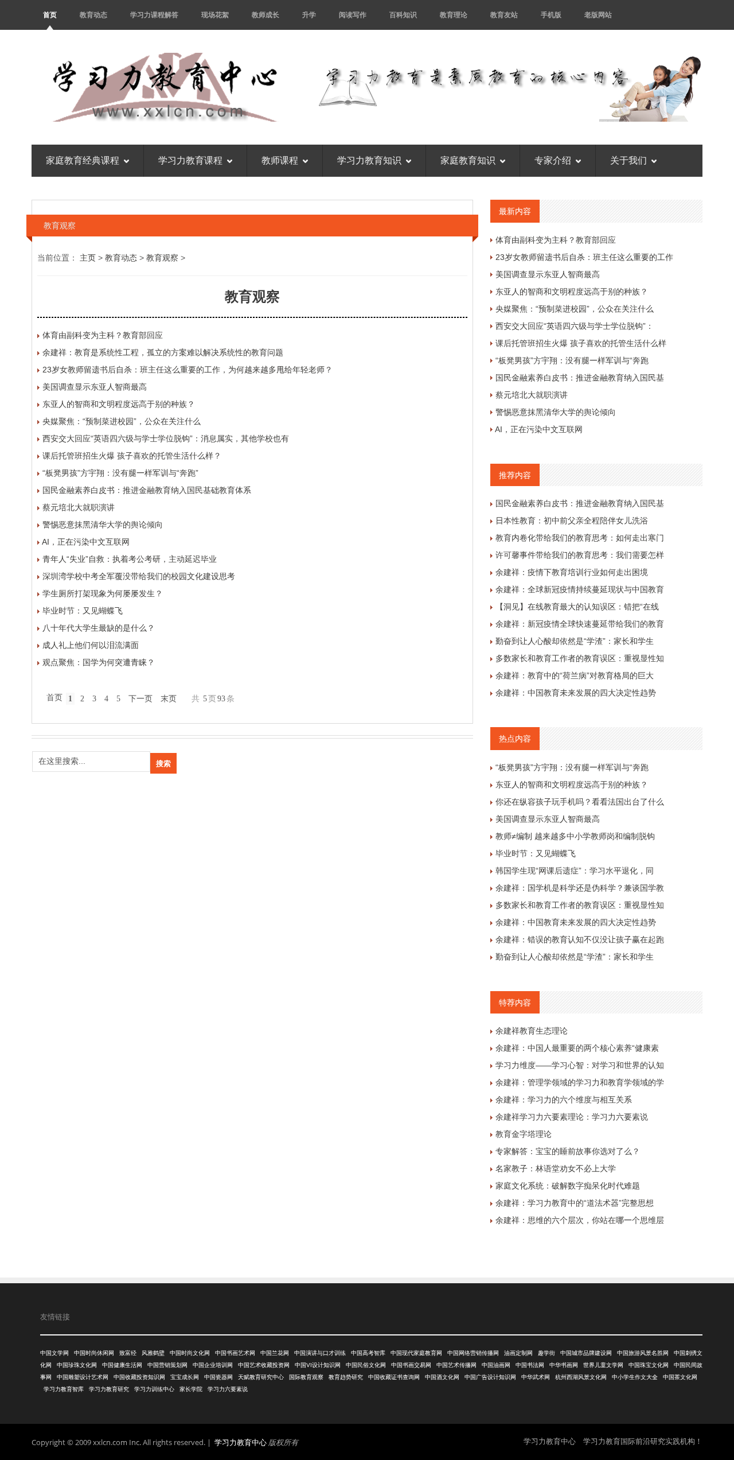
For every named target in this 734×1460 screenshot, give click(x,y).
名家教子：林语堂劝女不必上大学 (555, 1168)
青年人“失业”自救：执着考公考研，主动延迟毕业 (129, 559)
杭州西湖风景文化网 (581, 1377)
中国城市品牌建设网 (586, 1353)
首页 (50, 15)
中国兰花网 (274, 1353)
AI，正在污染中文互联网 (86, 541)
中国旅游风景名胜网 (643, 1353)
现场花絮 (215, 15)
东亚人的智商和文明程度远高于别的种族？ (118, 404)
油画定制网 (518, 1353)
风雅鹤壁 (153, 1353)
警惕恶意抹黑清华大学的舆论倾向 (102, 524)
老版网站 (598, 15)
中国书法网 (530, 1365)
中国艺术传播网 (456, 1365)
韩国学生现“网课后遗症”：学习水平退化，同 (574, 870)
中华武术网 (535, 1377)
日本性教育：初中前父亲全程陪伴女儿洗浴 (571, 520)
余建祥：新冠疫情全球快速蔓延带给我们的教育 (579, 623)
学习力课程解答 (154, 15)
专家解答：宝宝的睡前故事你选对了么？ (567, 1151)
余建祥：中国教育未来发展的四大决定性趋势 (575, 692)
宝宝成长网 (184, 1377)
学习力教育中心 (240, 1442)
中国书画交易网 (411, 1365)
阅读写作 (352, 15)
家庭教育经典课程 (82, 160)
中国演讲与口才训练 (320, 1353)
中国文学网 (54, 1353)
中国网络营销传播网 (473, 1353)
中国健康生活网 (122, 1365)
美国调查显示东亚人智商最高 (94, 386)
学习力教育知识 (369, 160)
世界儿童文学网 (603, 1365)
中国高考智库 (368, 1353)
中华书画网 (563, 1365)
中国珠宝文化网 (648, 1365)
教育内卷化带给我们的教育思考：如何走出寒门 (579, 537)
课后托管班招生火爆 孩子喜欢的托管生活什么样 (580, 343)
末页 (169, 698)
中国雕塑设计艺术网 (82, 1377)
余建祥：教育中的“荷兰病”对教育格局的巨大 (574, 675)
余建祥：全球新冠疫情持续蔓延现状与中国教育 (579, 589)
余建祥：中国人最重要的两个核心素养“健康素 (577, 1048)
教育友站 (504, 15)
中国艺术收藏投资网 (264, 1365)
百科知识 (403, 15)
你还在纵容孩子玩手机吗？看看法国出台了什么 (579, 801)
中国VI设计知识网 (318, 1365)
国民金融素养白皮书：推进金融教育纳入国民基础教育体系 (146, 490)
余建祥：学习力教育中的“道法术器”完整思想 (574, 1202)
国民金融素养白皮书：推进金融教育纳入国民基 (579, 377)
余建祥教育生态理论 (531, 1030)
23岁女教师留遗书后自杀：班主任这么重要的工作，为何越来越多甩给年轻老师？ (187, 369)
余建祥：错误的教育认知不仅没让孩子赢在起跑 (579, 939)
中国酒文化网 (442, 1377)
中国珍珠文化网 (77, 1365)
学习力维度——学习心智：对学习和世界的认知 (579, 1065)
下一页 (140, 698)
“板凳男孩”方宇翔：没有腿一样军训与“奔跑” (120, 472)
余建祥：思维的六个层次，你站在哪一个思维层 (579, 1220)
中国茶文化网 (680, 1377)
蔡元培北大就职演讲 (78, 507)
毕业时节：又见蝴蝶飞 (82, 610)
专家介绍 (552, 160)
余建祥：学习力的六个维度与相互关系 (563, 1099)
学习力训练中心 (154, 1389)
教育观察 (162, 257)
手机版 (551, 15)
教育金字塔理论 (523, 1134)
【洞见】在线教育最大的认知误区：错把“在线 (577, 606)
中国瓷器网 (218, 1377)
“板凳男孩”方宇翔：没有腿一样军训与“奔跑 (572, 360)
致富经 (127, 1353)
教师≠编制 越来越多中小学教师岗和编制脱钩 (575, 836)
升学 (309, 15)
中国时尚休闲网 (94, 1353)
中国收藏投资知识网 (139, 1377)
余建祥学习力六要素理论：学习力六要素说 (571, 1116)
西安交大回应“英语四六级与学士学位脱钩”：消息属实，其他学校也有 (165, 438)
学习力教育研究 (109, 1389)
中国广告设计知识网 (490, 1377)
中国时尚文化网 (190, 1353)
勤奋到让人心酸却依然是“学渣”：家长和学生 (574, 641)
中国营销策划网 (167, 1365)
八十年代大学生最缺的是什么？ (98, 627)
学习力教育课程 (190, 160)
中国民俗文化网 (366, 1365)
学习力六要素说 (228, 1389)
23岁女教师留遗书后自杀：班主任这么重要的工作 (584, 257)
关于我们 (628, 160)
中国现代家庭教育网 (416, 1353)
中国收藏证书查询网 (394, 1377)
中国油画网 (496, 1365)
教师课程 (279, 160)
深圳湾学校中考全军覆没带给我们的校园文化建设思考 (138, 576)
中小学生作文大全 (635, 1377)
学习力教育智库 (64, 1389)
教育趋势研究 (346, 1377)
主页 (88, 257)
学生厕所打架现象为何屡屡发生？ (102, 593)
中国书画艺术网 (235, 1353)
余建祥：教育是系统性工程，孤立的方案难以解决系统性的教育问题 (162, 352)
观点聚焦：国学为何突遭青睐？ (98, 662)
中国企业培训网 (213, 1365)
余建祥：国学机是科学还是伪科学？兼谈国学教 (579, 887)
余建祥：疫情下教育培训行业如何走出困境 (571, 572)
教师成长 (265, 15)
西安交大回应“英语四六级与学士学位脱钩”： (574, 326)
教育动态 (93, 15)
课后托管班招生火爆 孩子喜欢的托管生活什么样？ (131, 455)
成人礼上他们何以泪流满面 (90, 645)
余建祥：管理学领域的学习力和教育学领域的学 (579, 1082)
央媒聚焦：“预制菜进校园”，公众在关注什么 (121, 421)
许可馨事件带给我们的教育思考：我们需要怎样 (579, 555)
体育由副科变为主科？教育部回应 (102, 335)
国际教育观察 (306, 1377)
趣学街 (546, 1353)
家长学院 (190, 1389)
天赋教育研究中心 (261, 1377)
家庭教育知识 (467, 160)
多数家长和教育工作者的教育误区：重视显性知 (579, 658)
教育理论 (453, 15)
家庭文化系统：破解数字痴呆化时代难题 (567, 1185)
